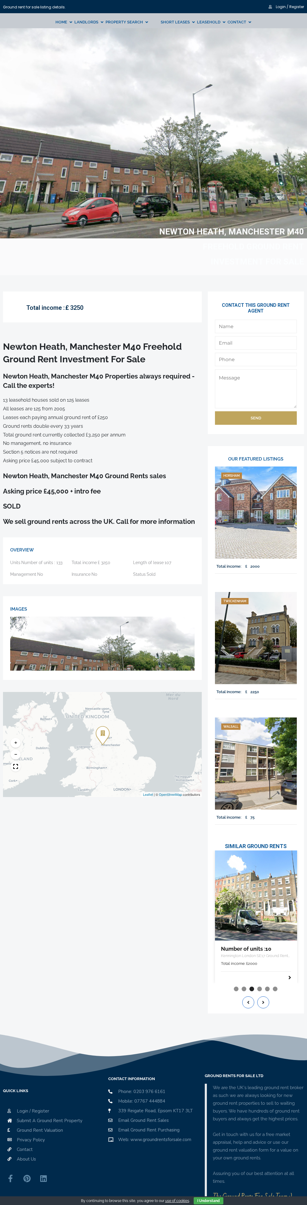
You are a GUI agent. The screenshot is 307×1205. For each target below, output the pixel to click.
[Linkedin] (43, 1178)
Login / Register (289, 6)
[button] (102, 732)
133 (59, 562)
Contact (237, 22)
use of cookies (177, 1201)
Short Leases (175, 22)
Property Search (124, 22)
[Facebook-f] (10, 1178)
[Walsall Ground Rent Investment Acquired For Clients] (256, 763)
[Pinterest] (26, 1178)
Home (61, 22)
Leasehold (208, 22)
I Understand (208, 1201)
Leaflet (148, 794)
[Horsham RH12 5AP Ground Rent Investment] (256, 513)
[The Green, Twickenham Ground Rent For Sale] (256, 638)
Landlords (86, 22)
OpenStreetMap (170, 794)
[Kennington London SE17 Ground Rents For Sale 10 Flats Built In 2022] (256, 895)
